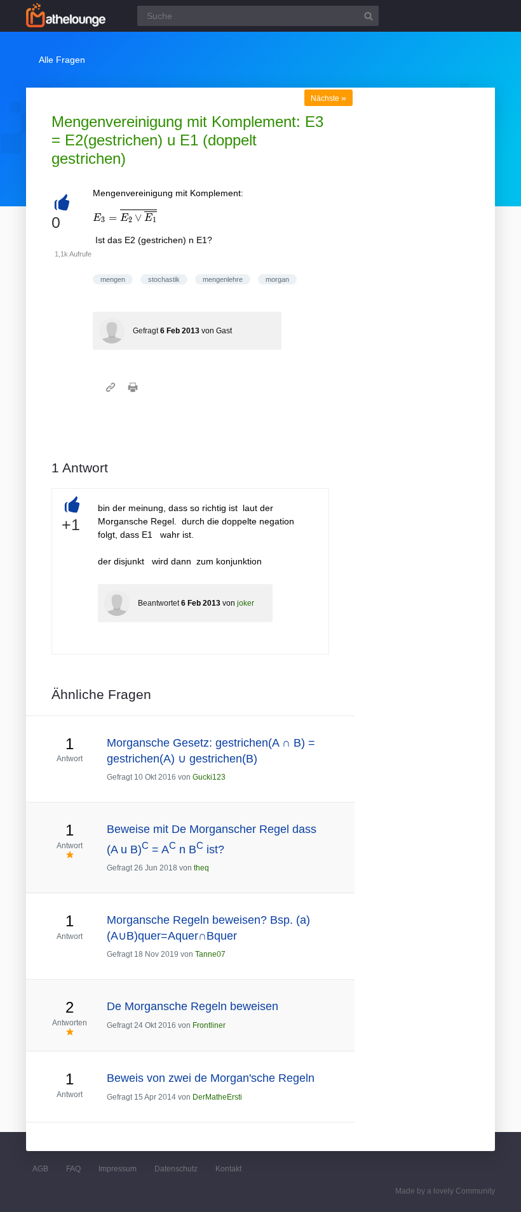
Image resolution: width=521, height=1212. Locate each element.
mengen (112, 279)
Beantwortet (158, 603)
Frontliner (209, 1025)
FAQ (73, 1168)
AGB (40, 1168)
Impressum (117, 1168)
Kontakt (228, 1168)
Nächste (328, 98)
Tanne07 (210, 954)
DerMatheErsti (217, 1097)
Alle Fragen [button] (62, 60)
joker (245, 603)
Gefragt (145, 330)
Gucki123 (209, 777)
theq (201, 867)
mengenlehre (223, 279)
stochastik (164, 279)
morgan (277, 279)
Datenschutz (176, 1168)
